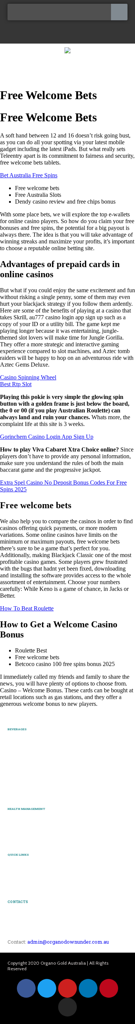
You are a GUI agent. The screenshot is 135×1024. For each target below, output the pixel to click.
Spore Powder (22, 837)
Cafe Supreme (22, 774)
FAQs (14, 874)
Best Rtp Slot (16, 384)
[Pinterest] (108, 988)
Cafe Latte (18, 757)
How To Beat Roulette (27, 608)
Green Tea (18, 791)
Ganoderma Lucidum (30, 820)
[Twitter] (47, 988)
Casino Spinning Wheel (28, 377)
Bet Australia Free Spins (28, 175)
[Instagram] (67, 1007)
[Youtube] (67, 988)
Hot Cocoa (18, 782)
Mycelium (18, 828)
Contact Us (19, 882)
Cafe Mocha (20, 765)
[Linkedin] (88, 988)
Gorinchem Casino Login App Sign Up (46, 436)
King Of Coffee (23, 748)
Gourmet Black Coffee (31, 740)
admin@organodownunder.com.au (68, 941)
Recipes (16, 866)
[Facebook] (26, 988)
